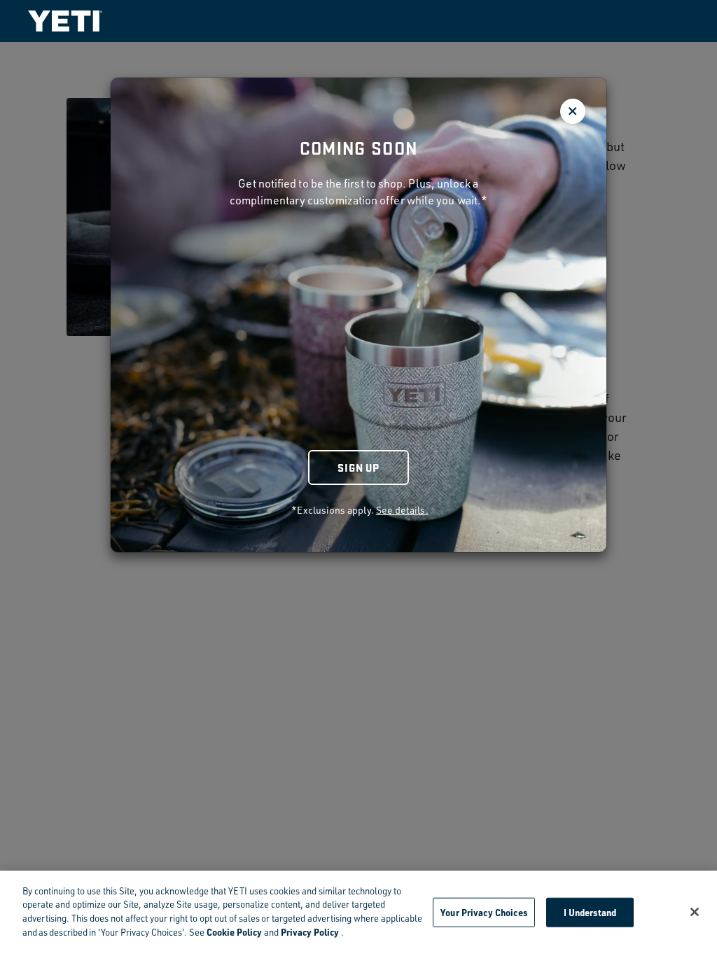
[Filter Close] (572, 111)
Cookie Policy (234, 932)
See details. (402, 510)
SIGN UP (358, 467)
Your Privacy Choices (483, 912)
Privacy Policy (310, 932)
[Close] (694, 912)
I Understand (590, 912)
